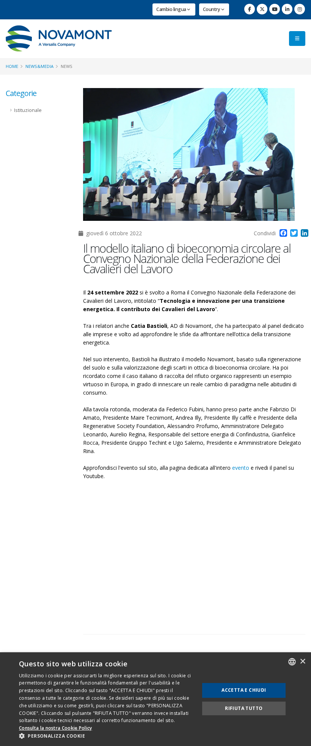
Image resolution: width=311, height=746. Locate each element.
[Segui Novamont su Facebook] (249, 9)
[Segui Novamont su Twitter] (262, 9)
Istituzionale (28, 110)
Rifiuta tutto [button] (243, 708)
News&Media (39, 66)
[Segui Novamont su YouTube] (274, 9)
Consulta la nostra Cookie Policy (55, 728)
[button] (106, 736)
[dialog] (155, 699)
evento (240, 467)
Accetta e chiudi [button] (243, 690)
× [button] (302, 661)
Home (12, 66)
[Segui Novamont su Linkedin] (287, 9)
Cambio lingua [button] (171, 9)
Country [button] (212, 9)
